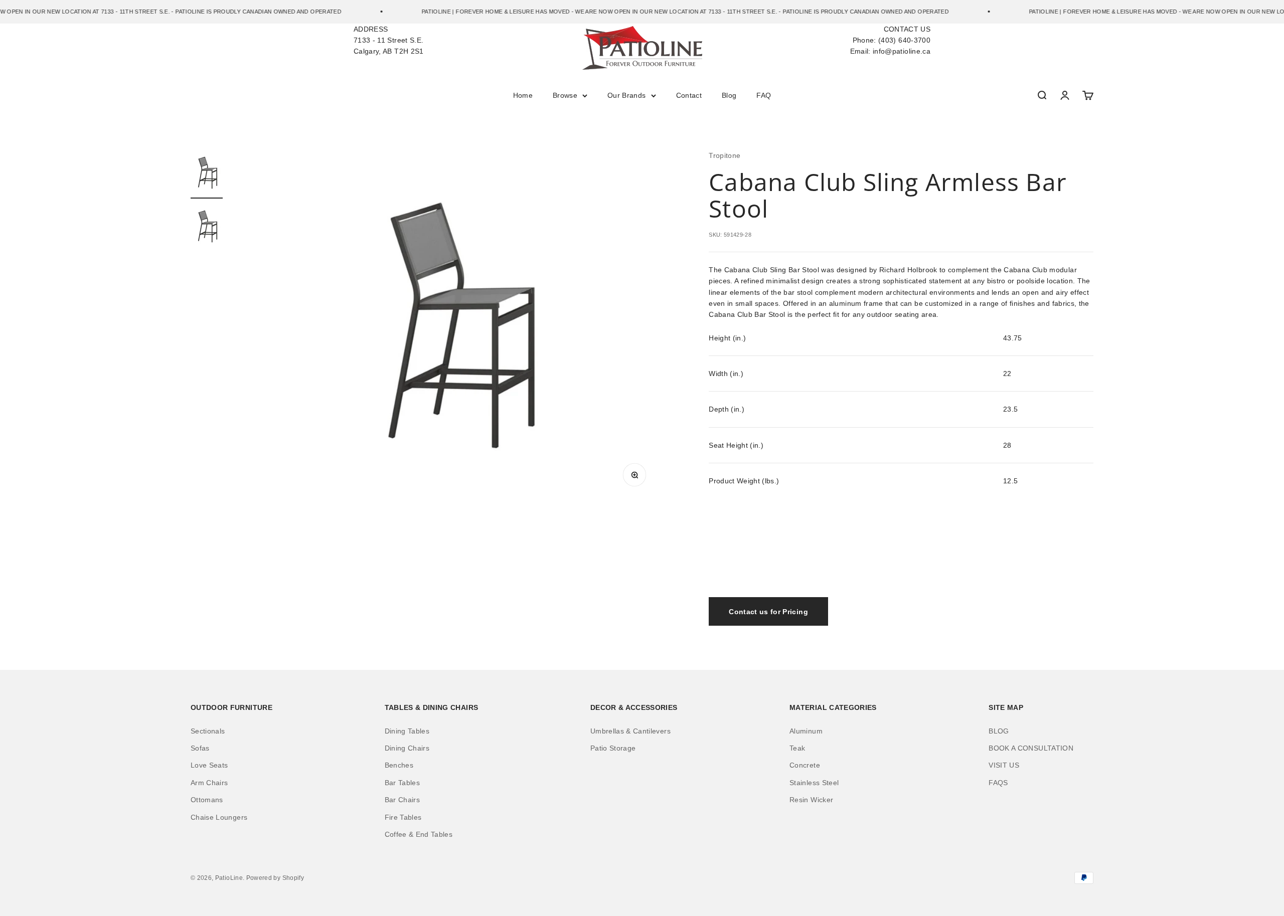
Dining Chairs (407, 748)
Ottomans (207, 800)
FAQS (998, 783)
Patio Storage (613, 748)
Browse (565, 95)
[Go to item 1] (207, 174)
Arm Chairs (209, 783)
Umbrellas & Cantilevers (630, 731)
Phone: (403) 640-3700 (891, 40)
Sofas (200, 748)
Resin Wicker (811, 800)
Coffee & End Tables (419, 834)
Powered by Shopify (275, 877)
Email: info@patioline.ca (890, 51)
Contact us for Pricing (768, 612)
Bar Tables (402, 783)
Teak (797, 748)
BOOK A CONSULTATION (1031, 748)
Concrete (804, 765)
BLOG (999, 731)
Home (523, 95)
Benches (399, 765)
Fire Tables (403, 817)
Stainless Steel (814, 783)
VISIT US (1004, 765)
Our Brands (626, 95)
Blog (729, 95)
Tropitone (724, 155)
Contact (689, 95)
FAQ (763, 95)
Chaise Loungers (219, 817)
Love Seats (209, 765)
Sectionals (208, 731)
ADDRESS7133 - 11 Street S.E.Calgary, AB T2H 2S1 (389, 40)
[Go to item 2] (207, 228)
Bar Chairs (402, 800)
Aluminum (806, 731)
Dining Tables (407, 731)
